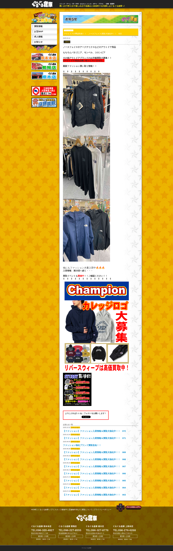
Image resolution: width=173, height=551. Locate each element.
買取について (87, 510)
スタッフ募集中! (60, 510)
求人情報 (38, 36)
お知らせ (38, 42)
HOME (34, 510)
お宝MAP (38, 31)
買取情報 (38, 26)
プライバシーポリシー (102, 510)
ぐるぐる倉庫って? (45, 510)
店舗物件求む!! (74, 510)
